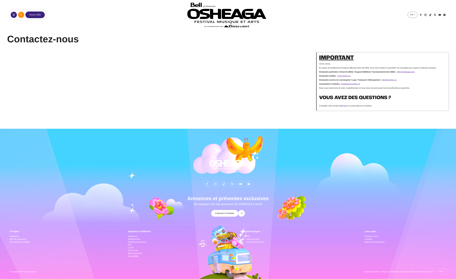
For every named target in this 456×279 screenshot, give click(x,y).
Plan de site (133, 250)
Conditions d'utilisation (371, 272)
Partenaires (14, 236)
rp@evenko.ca (343, 76)
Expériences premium (137, 242)
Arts (129, 245)
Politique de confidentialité (390, 272)
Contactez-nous (371, 236)
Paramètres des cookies (424, 272)
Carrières (368, 239)
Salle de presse (252, 239)
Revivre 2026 (35, 15)
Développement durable (20, 242)
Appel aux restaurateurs (375, 242)
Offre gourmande (135, 253)
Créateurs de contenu (255, 242)
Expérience (133, 236)
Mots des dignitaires (18, 239)
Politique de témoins (408, 272)
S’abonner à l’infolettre (224, 213)
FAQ (341, 106)
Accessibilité (133, 256)
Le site (130, 248)
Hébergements (134, 239)
